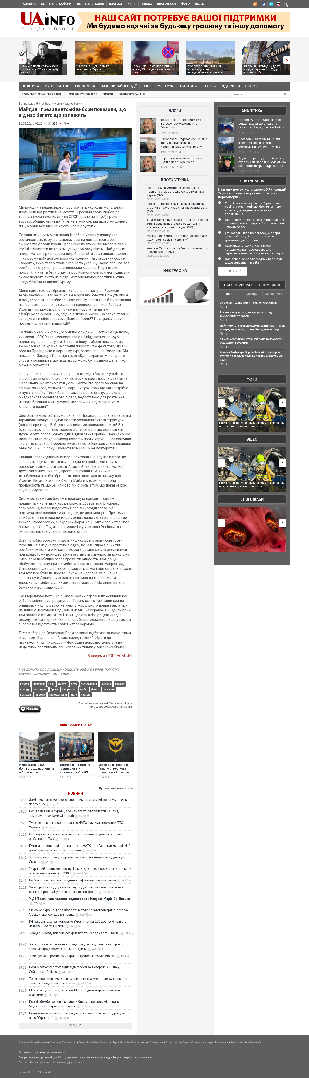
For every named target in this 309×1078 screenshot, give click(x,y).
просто (24, 683)
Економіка (85, 86)
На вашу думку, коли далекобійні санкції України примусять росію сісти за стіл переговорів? (252, 193)
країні (83, 689)
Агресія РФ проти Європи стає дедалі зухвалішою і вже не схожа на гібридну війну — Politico (261, 123)
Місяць (251, 294)
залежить (109, 689)
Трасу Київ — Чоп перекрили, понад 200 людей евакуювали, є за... (153, 69)
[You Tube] (277, 4)
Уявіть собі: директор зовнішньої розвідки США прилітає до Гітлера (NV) (177, 237)
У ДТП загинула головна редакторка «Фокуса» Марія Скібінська (79, 899)
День (229, 294)
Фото (185, 3)
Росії (51, 683)
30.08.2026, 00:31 (158, 255)
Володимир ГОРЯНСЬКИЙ (110, 656)
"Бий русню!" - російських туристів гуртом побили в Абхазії (72, 956)
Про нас (23, 1062)
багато (95, 689)
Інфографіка (175, 270)
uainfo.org (60, 1057)
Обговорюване (239, 285)
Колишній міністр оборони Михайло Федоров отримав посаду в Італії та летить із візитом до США (251, 356)
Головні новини (39, 1042)
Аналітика (252, 111)
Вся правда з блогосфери (35, 103)
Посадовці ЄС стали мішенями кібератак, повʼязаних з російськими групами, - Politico (259, 142)
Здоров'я (231, 86)
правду (24, 689)
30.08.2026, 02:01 (158, 215)
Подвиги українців (131, 94)
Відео (199, 3)
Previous (21, 60)
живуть (62, 683)
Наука (115, 1042)
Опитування (252, 181)
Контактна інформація (42, 1062)
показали (26, 694)
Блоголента (221, 1042)
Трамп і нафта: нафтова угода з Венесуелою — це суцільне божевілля (182, 123)
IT (150, 1042)
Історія (125, 1042)
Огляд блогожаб (90, 3)
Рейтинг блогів (239, 1042)
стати (74, 694)
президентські (58, 694)
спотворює (40, 689)
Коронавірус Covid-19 (82, 94)
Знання (184, 87)
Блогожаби (166, 3)
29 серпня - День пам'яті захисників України (93, 67)
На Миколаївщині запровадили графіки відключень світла (72, 880)
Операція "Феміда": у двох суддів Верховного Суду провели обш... (262, 69)
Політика (30, 86)
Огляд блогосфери (56, 3)
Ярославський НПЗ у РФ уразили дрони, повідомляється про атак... (207, 69)
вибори (40, 694)
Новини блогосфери (67, 103)
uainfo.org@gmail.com (69, 1062)
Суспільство (57, 86)
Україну (119, 683)
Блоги (175, 111)
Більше (75, 1026)
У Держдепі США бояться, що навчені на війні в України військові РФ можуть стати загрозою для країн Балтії (36, 774)
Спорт (251, 86)
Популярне (270, 285)
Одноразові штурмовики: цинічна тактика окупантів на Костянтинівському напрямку (184, 142)
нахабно (106, 683)
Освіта (135, 1042)
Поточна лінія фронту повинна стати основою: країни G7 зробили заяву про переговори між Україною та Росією (74, 774)
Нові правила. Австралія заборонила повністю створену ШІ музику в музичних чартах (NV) (175, 191)
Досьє (146, 3)
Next (287, 60)
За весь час (273, 294)
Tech (206, 87)
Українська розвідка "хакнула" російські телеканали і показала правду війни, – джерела (114, 772)
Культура (164, 86)
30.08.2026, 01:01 (158, 243)
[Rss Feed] (254, 4)
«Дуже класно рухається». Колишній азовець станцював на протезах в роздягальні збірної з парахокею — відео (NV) (178, 223)
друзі (74, 683)
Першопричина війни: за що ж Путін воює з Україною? (181, 160)
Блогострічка (119, 4)
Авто (144, 1042)
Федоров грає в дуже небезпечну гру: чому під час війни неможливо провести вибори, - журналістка (262, 162)
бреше (55, 689)
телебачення (89, 683)
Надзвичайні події (119, 86)
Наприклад (69, 689)
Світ (146, 86)
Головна (28, 3)
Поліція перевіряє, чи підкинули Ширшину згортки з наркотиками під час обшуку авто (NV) (177, 207)
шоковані (39, 683)
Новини (75, 793)
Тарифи (107, 94)
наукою (85, 694)
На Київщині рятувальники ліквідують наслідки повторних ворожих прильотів (252, 424)
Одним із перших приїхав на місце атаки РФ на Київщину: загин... (40, 69)
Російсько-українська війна (41, 94)
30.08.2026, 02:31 (158, 199)
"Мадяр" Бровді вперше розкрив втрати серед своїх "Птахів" (74, 933)
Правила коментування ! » (116, 788)
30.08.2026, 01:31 (158, 231)
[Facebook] (262, 4)
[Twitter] (270, 4)
